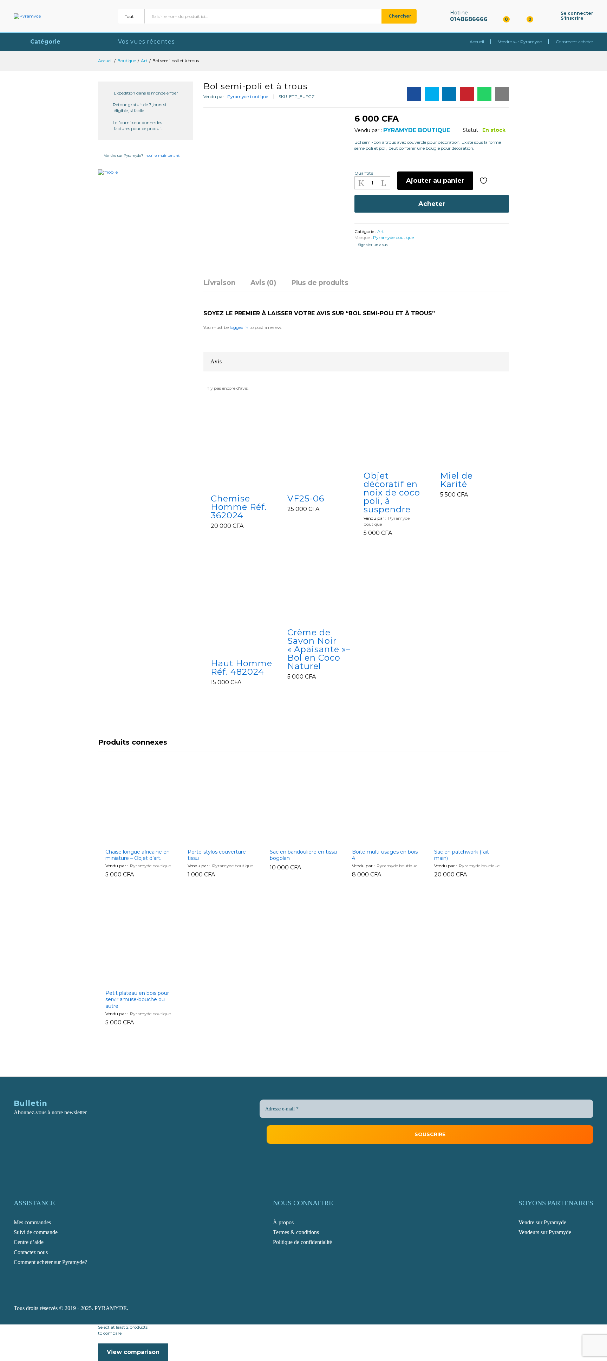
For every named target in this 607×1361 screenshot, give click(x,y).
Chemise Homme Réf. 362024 (239, 507)
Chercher (400, 16)
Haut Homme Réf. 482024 (241, 667)
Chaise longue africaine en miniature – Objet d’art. (137, 855)
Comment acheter (574, 41)
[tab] (222, 285)
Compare (502, 181)
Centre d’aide (29, 1242)
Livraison (219, 282)
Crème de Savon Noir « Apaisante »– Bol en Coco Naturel (319, 649)
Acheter (431, 204)
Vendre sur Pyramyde (520, 41)
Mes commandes (32, 1222)
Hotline (459, 13)
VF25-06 (305, 498)
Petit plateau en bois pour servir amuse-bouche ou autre (137, 999)
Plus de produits (319, 282)
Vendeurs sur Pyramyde (544, 1232)
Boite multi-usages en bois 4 (385, 855)
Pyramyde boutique (247, 96)
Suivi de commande (36, 1232)
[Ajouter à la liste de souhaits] (484, 181)
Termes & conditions (296, 1232)
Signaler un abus (372, 245)
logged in (239, 327)
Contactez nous (31, 1252)
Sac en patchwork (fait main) (461, 855)
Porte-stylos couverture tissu (217, 855)
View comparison (133, 1352)
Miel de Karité (456, 480)
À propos (283, 1222)
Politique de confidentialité (302, 1242)
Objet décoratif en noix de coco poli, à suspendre (392, 493)
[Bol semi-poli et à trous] (414, 94)
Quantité (363, 173)
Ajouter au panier (435, 180)
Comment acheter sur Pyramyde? (50, 1262)
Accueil (477, 41)
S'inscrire (572, 18)
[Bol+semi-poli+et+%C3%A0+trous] (432, 94)
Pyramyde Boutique (416, 130)
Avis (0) (263, 282)
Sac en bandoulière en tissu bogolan (303, 855)
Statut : (472, 130)
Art (380, 231)
